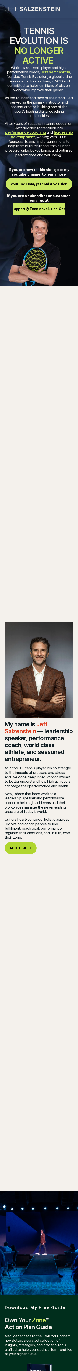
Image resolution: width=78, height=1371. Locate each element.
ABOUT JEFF (21, 848)
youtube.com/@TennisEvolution (39, 184)
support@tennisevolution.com (39, 209)
